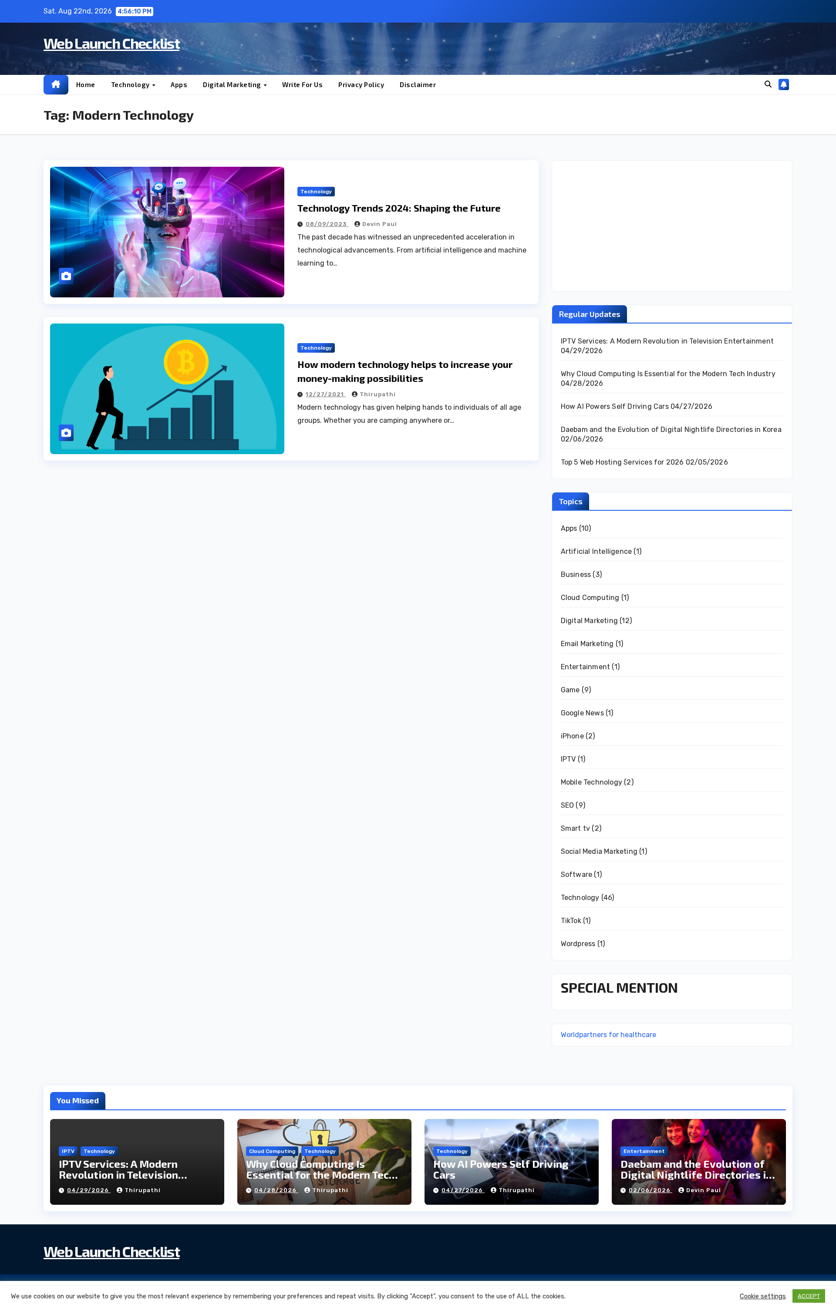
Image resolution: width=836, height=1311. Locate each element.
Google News (582, 713)
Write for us (302, 84)
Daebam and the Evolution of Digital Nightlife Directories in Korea (671, 429)
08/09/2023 (327, 224)
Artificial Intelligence (596, 551)
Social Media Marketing (599, 851)
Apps (179, 84)
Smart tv (575, 828)
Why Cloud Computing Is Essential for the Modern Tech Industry (668, 374)
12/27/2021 (326, 394)
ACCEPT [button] (809, 1296)
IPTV (568, 759)
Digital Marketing (233, 84)
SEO (567, 805)
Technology (131, 84)
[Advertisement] (672, 226)
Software (577, 874)
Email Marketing (587, 644)
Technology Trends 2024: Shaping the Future (399, 207)
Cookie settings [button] (763, 1296)
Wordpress (578, 944)
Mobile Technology (591, 782)
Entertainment (585, 667)
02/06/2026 (650, 1190)
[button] (768, 84)
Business (576, 574)
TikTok (571, 921)
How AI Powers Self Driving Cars (615, 406)
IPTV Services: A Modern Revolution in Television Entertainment (667, 341)
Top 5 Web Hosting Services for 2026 (622, 462)
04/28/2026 (276, 1190)
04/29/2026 (89, 1190)
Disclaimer (418, 84)
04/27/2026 (463, 1190)
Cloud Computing (590, 597)
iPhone (572, 736)
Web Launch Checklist (111, 43)
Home (85, 84)
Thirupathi (378, 394)
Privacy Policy (361, 84)
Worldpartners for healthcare (608, 1035)
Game (570, 690)
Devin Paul (379, 224)
